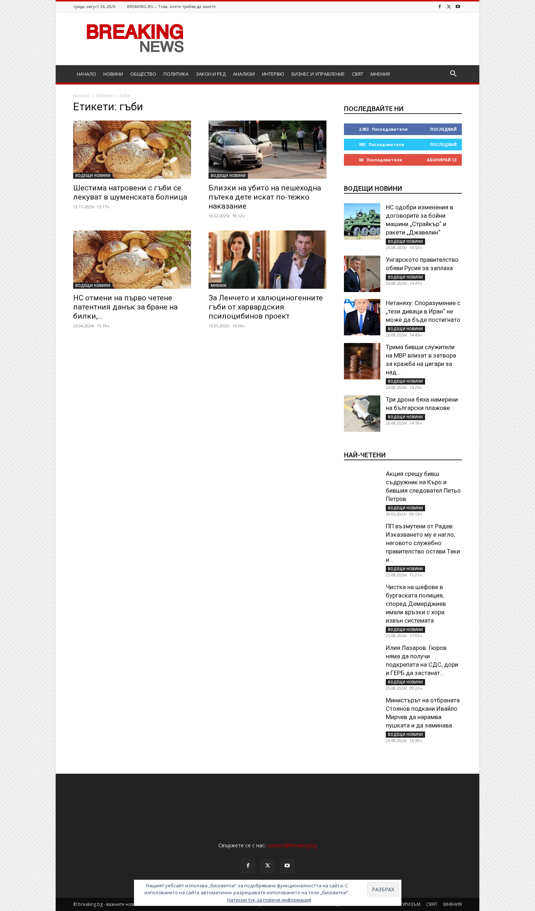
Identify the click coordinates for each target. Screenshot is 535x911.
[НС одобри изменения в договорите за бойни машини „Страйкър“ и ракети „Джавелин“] (362, 221)
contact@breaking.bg (292, 845)
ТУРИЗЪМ (410, 904)
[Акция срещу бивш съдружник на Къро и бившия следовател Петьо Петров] (362, 488)
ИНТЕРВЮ (273, 74)
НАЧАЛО (86, 74)
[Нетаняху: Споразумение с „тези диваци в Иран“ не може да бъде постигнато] (362, 317)
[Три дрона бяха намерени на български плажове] (362, 413)
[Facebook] (440, 6)
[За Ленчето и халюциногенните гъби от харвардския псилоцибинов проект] (267, 259)
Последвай (443, 129)
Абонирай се (442, 159)
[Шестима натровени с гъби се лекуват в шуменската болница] (132, 150)
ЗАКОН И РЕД (211, 74)
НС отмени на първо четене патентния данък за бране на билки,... (125, 306)
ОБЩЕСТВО (143, 74)
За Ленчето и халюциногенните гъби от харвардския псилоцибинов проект (266, 306)
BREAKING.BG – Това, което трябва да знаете (171, 6)
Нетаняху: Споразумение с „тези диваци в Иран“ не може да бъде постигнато (423, 311)
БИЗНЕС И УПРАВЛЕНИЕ (318, 74)
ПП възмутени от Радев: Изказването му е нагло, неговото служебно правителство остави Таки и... (423, 542)
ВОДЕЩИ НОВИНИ (92, 175)
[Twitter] (449, 6)
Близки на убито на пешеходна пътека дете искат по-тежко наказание (265, 197)
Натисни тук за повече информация (269, 899)
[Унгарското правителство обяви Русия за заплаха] (362, 274)
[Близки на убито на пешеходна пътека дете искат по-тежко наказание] (267, 150)
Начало (81, 95)
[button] (453, 74)
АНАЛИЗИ (244, 74)
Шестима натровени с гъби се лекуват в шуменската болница (130, 192)
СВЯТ (357, 74)
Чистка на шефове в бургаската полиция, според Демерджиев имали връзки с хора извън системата (416, 603)
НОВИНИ (113, 74)
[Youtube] (458, 6)
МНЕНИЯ (380, 74)
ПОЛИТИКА (176, 74)
